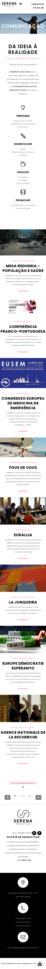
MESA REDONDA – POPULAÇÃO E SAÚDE (23, 268)
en (42, 8)
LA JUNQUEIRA (23, 602)
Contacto (37, 4)
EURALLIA (23, 535)
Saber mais (26, 860)
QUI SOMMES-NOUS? (23, 833)
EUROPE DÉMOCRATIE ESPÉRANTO (23, 666)
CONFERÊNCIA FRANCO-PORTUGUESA (23, 329)
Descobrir (24, 291)
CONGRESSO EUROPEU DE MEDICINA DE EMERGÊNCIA (23, 403)
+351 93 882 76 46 (23, 918)
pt (38, 8)
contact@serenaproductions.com (23, 947)
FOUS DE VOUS (23, 467)
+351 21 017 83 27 (23, 922)
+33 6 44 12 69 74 (23, 926)
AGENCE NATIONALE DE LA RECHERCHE (23, 735)
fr (34, 8)
